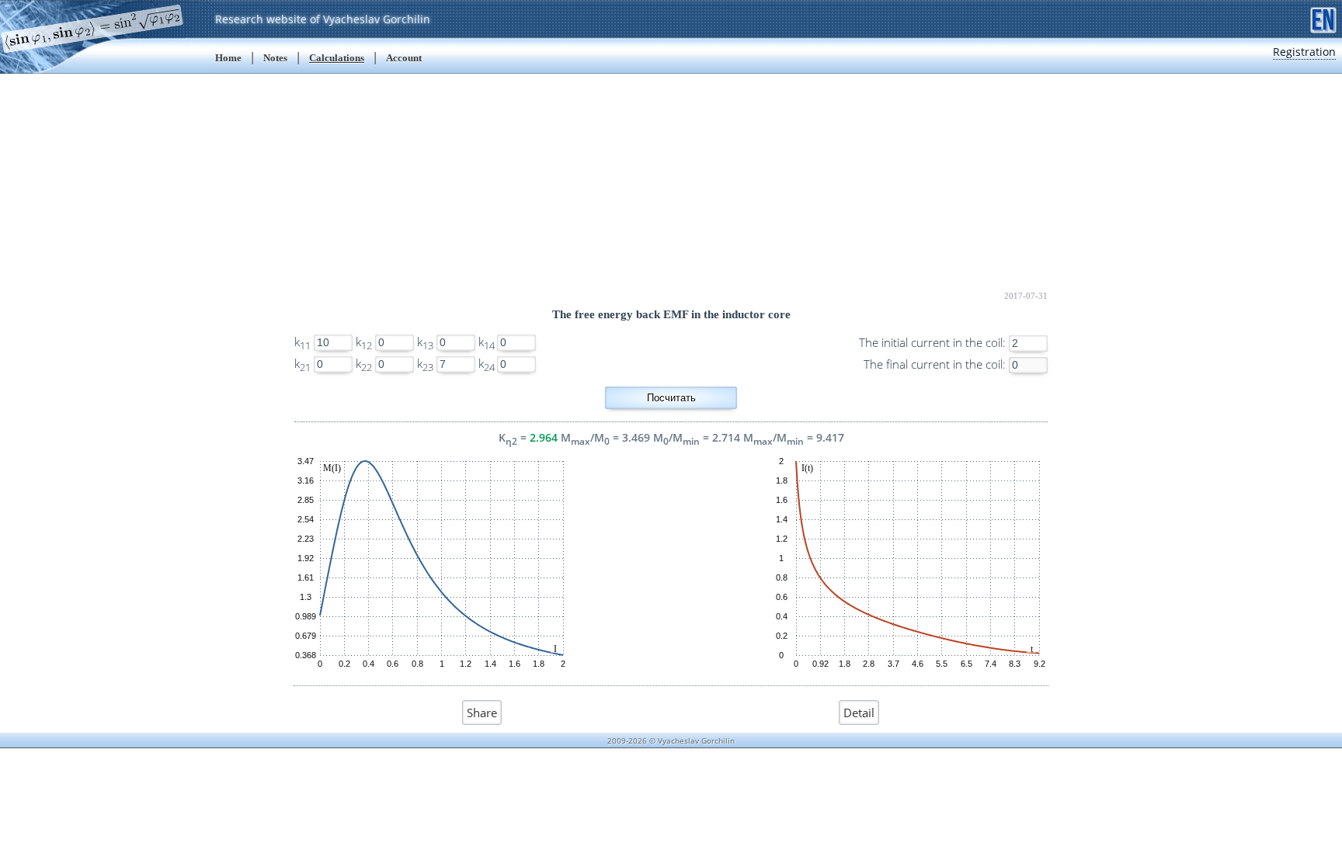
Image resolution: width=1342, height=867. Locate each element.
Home (228, 58)
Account (404, 58)
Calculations (336, 58)
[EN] (1323, 19)
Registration (1304, 51)
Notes (275, 58)
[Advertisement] (671, 182)
